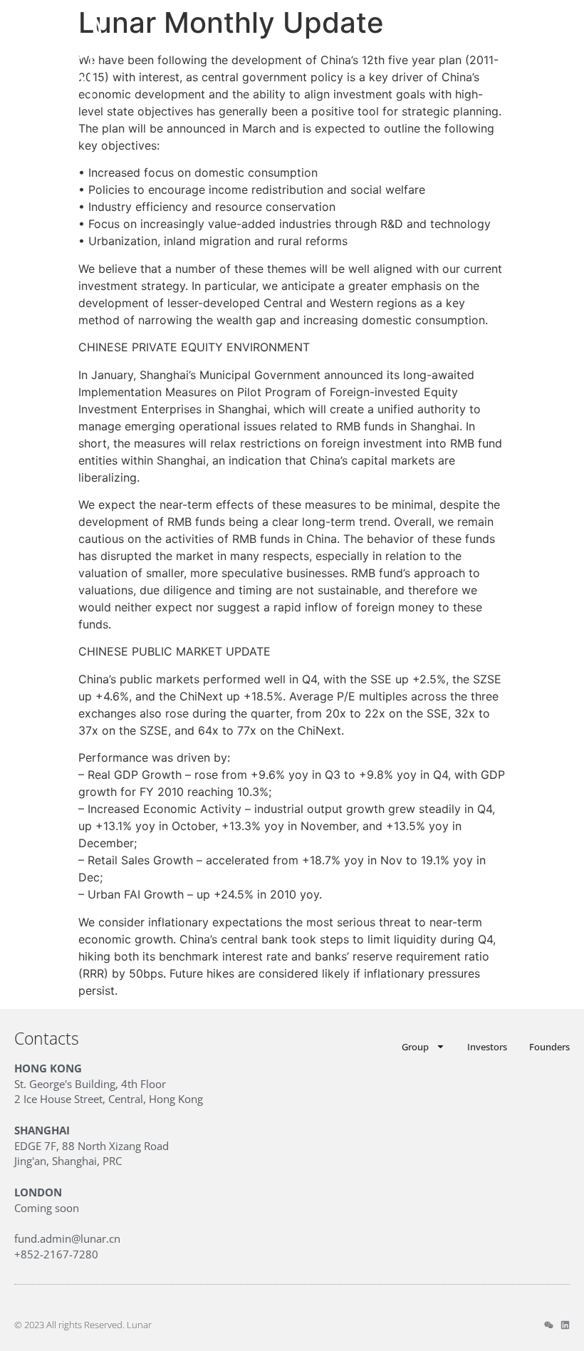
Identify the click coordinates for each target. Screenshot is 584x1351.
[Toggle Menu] (560, 52)
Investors (487, 1046)
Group (415, 1046)
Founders (549, 1046)
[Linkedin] (565, 1325)
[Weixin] (548, 1325)
